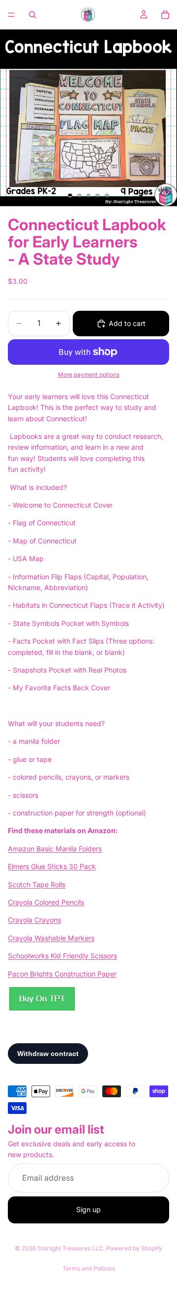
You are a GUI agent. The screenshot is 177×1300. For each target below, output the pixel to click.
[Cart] (165, 15)
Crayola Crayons (34, 920)
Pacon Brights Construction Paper (62, 974)
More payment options (88, 374)
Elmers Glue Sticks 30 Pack (52, 866)
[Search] (32, 15)
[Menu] (11, 14)
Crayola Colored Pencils (46, 902)
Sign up (88, 1209)
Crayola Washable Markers (51, 938)
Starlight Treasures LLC (70, 1248)
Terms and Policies (88, 1268)
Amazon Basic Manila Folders (55, 848)
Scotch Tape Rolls (36, 884)
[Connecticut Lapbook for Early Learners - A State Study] (42, 998)
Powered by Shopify (134, 1248)
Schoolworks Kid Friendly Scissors (62, 955)
